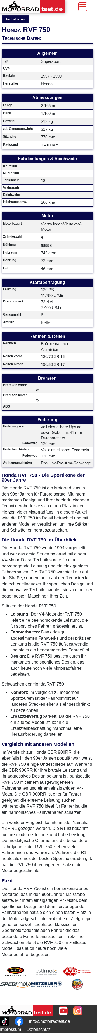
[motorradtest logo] (26, 1010)
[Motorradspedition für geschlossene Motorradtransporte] (15, 991)
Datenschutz (39, 1029)
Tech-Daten (15, 19)
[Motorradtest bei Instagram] (77, 1010)
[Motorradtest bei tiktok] (4, 1021)
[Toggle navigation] (82, 6)
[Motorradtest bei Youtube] (63, 1010)
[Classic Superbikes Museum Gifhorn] (77, 991)
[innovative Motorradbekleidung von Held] (15, 971)
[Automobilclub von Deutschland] (77, 971)
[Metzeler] (46, 991)
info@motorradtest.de (49, 1021)
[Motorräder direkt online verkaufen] (46, 971)
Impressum (10, 1029)
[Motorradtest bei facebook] (19, 1021)
